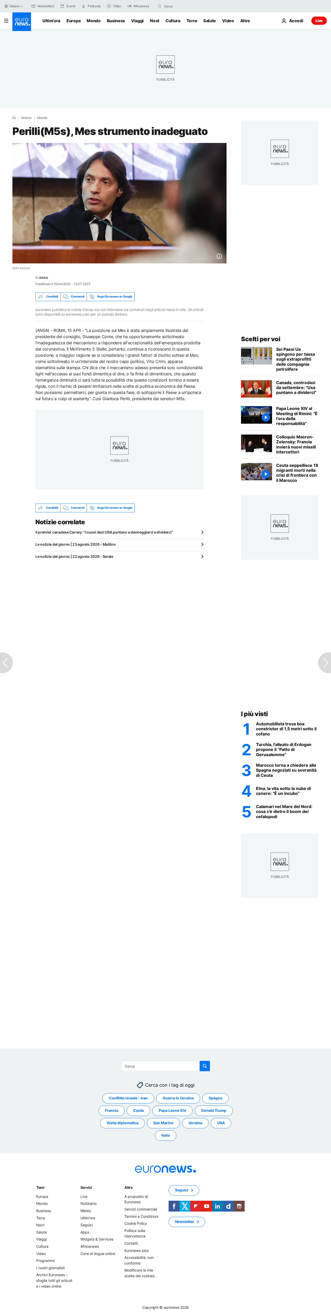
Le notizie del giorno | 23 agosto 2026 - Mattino (75, 544)
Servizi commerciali (140, 1209)
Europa (73, 20)
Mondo (93, 20)
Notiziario (88, 1203)
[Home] (14, 117)
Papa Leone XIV (172, 1110)
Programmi (45, 1260)
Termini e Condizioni (141, 1216)
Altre (128, 1187)
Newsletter (184, 1221)
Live (319, 20)
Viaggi (137, 20)
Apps (84, 1232)
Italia (165, 1135)
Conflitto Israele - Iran (128, 1098)
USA (221, 1123)
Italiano (15, 6)
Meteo (85, 1210)
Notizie (26, 117)
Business (116, 20)
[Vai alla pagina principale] (21, 21)
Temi (40, 1187)
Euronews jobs (136, 1250)
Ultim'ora (51, 20)
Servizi (86, 1187)
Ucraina (195, 1123)
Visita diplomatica (122, 1123)
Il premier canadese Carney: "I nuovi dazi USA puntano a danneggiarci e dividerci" (104, 532)
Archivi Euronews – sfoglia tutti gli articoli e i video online (54, 1280)
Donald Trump (213, 1110)
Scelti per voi (260, 339)
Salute (209, 20)
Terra (191, 20)
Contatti (131, 1243)
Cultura (173, 20)
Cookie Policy (135, 1223)
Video (228, 20)
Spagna (215, 1098)
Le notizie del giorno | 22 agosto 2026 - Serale (74, 556)
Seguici (86, 1225)
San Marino (163, 1123)
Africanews (89, 1246)
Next (154, 20)
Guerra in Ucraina (178, 1098)
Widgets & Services (96, 1239)
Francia (111, 1110)
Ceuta (138, 1110)
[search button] (159, 6)
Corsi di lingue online (97, 1253)
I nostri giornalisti (50, 1267)
